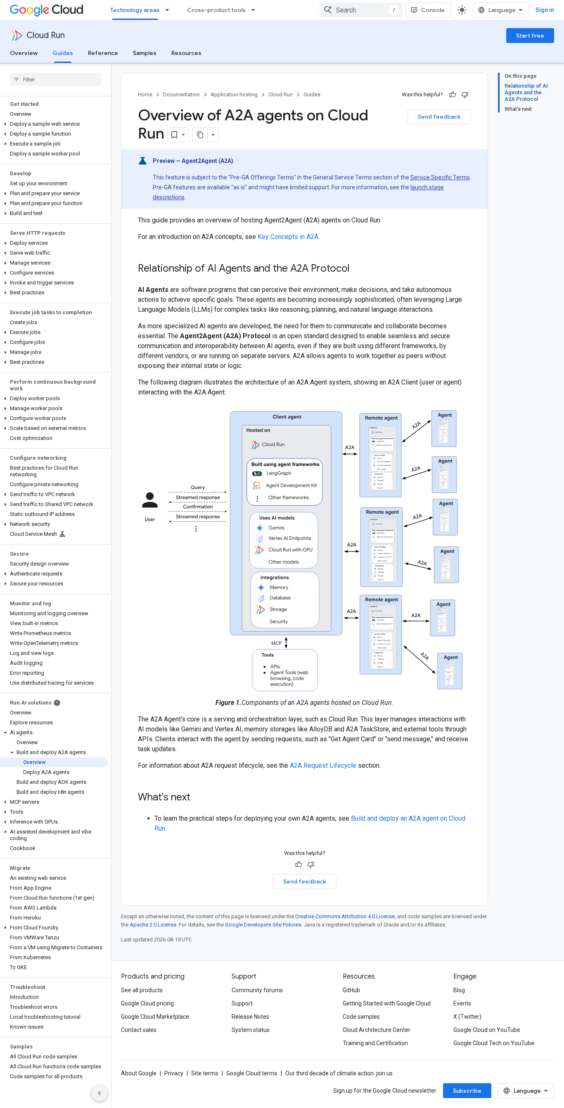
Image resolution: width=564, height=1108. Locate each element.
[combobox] (361, 9)
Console (433, 10)
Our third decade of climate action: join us (339, 1073)
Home (145, 94)
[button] (54, 124)
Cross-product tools (216, 10)
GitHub (351, 990)
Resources (186, 53)
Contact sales (138, 1030)
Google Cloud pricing (147, 1003)
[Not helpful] (465, 94)
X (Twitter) (467, 1016)
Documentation (181, 94)
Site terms (204, 1073)
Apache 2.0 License (153, 925)
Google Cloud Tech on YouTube (493, 1043)
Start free (530, 35)
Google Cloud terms (251, 1073)
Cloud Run (45, 35)
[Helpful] (452, 94)
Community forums (257, 990)
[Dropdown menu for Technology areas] (170, 10)
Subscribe (467, 1090)
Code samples (361, 1016)
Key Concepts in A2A (288, 237)
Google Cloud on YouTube (486, 1030)
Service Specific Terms (440, 177)
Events (462, 1003)
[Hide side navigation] (99, 1093)
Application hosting (234, 94)
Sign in (545, 10)
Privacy (173, 1073)
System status (251, 1030)
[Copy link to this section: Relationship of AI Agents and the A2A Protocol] (358, 269)
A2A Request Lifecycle (323, 765)
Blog (459, 990)
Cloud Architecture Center (376, 1030)
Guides (62, 53)
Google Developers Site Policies (263, 925)
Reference (103, 53)
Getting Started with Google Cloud (387, 1003)
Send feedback (439, 116)
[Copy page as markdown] (200, 135)
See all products (142, 990)
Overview (24, 53)
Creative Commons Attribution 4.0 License (345, 916)
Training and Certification (375, 1043)
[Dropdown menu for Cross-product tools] (255, 10)
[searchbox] (55, 79)
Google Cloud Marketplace (155, 1016)
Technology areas (135, 10)
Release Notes (250, 1016)
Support (242, 1003)
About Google (138, 1073)
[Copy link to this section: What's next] (198, 798)
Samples (144, 53)
